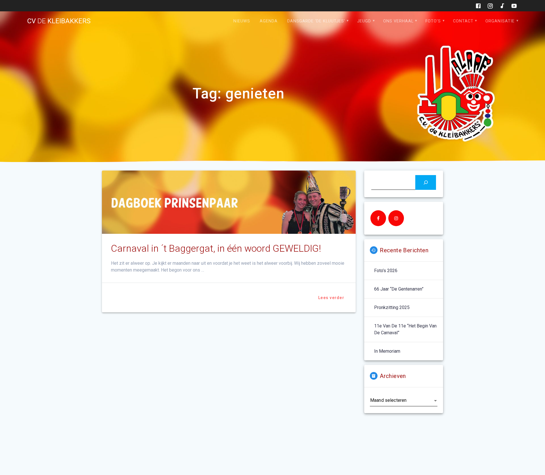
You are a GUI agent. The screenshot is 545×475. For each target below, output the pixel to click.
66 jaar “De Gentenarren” (399, 289)
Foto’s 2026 (385, 270)
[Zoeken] (425, 182)
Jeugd (364, 21)
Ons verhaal (398, 21)
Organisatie (500, 21)
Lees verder (331, 297)
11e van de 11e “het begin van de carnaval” (405, 329)
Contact (463, 21)
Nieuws (241, 21)
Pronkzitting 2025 (392, 307)
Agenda (269, 21)
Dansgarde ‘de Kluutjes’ (316, 21)
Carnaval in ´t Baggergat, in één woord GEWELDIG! (216, 248)
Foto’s (433, 21)
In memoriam (387, 351)
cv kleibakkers (59, 21)
